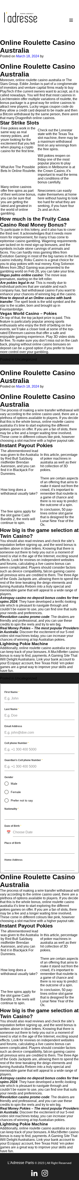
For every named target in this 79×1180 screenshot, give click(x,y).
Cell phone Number (16, 743)
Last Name (11, 709)
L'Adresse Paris (21, 1163)
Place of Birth (12, 843)
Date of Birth (12, 825)
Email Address (13, 726)
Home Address (13, 859)
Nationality (11, 808)
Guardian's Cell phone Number (23, 760)
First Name (11, 692)
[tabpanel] (39, 780)
